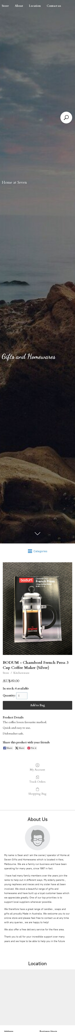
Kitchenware (21, 673)
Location (35, 6)
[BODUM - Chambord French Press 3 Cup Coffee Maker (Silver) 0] (37, 608)
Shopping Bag (37, 793)
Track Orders (37, 781)
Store (6, 673)
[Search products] (66, 117)
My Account (37, 769)
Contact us (54, 6)
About (19, 6)
